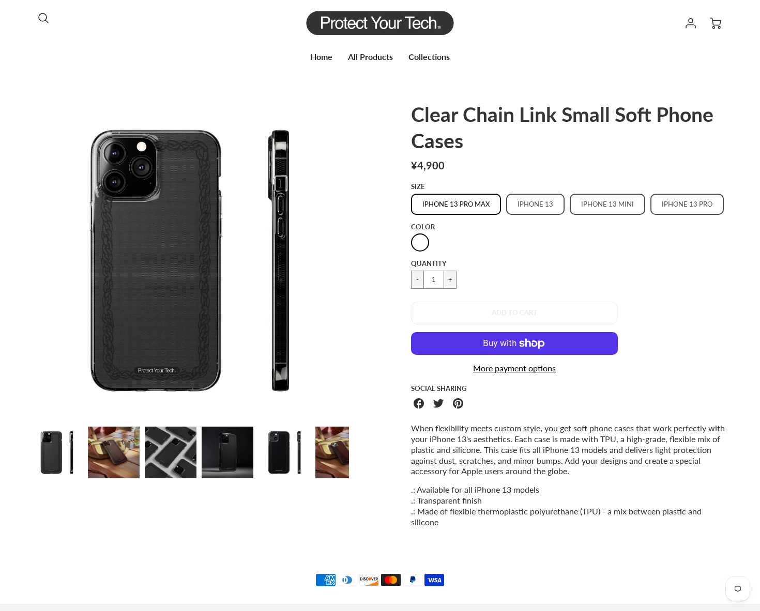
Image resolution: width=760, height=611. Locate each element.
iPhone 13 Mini (607, 204)
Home (321, 56)
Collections (429, 56)
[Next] (356, 260)
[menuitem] (321, 57)
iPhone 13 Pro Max (456, 204)
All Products (370, 56)
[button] (514, 313)
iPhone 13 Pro (687, 204)
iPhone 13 (535, 204)
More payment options (514, 368)
